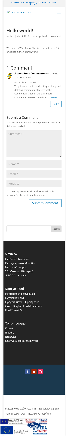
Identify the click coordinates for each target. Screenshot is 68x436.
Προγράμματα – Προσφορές (22, 302)
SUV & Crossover (15, 275)
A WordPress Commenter (30, 73)
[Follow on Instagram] (40, 371)
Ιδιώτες (9, 332)
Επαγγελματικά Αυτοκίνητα (21, 340)
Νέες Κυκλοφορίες (16, 267)
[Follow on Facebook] (27, 371)
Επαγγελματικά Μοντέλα (20, 263)
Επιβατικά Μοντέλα (17, 259)
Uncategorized (39, 36)
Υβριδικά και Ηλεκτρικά (19, 271)
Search (56, 228)
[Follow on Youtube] (34, 371)
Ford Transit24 (13, 310)
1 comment (55, 36)
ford (12, 36)
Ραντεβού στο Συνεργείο (20, 293)
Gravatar (52, 97)
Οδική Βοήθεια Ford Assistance (23, 306)
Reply (56, 103)
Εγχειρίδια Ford (14, 297)
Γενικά (9, 328)
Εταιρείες (10, 336)
